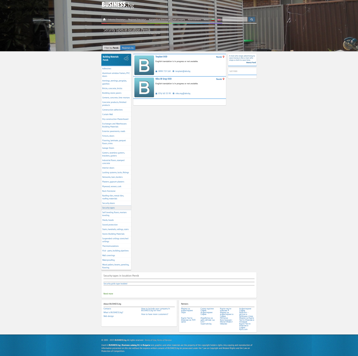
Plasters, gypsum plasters (113, 181)
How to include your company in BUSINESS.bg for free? (155, 309)
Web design (108, 316)
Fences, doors (108, 135)
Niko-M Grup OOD (164, 78)
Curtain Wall (107, 114)
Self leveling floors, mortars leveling (114, 214)
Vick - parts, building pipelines (115, 250)
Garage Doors (108, 148)
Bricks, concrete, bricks (112, 88)
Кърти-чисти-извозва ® (226, 309)
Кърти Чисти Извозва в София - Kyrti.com (244, 326)
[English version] (219, 20)
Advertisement (194, 19)
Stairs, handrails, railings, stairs (115, 229)
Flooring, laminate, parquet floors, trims (114, 142)
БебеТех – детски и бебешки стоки (246, 314)
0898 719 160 (164, 71)
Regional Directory (136, 19)
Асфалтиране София (245, 309)
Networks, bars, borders (112, 177)
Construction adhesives (112, 109)
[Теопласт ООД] (144, 65)
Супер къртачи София (207, 309)
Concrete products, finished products (114, 103)
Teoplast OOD (161, 56)
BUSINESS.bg (120, 340)
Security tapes (108, 207)
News (206, 19)
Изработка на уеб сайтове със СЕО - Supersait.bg (208, 321)
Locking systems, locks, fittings (115, 172)
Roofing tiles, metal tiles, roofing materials (113, 197)
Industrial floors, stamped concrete (113, 162)
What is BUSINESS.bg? (113, 312)
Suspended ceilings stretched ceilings (115, 240)
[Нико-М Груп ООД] (144, 87)
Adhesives (106, 68)
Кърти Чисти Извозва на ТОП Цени (188, 320)
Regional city (128, 48)
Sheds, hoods (108, 220)
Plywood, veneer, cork (111, 186)
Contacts (107, 309)
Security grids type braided (115, 283)
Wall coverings (108, 255)
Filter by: (111, 48)
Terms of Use (150, 340)
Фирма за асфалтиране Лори (187, 310)
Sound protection (110, 224)
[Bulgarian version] (213, 20)
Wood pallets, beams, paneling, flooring (115, 266)
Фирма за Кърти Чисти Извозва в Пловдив (246, 320)
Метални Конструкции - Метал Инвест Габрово (226, 321)
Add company (179, 19)
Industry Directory (116, 19)
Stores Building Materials (113, 234)
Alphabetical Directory (159, 19)
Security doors (108, 203)
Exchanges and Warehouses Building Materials (114, 125)
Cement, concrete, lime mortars (116, 97)
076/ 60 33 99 (164, 93)
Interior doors (108, 167)
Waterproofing (108, 260)
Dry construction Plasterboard (115, 119)
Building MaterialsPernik (111, 58)
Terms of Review (164, 340)
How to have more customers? (154, 314)
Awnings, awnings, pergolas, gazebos (114, 82)
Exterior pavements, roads (113, 131)
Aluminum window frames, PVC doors (116, 74)
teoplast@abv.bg (182, 71)
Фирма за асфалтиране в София (226, 314)
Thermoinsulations (110, 246)
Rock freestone (109, 191)
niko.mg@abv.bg (182, 93)
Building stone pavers (111, 93)
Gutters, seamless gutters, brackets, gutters (113, 154)
